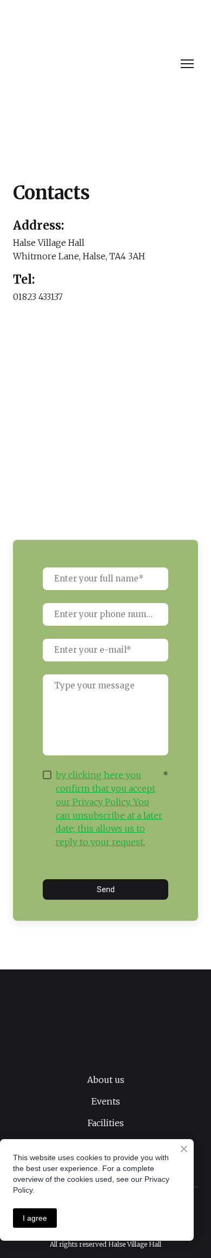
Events (105, 1101)
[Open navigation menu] (187, 64)
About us (105, 1079)
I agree (35, 1218)
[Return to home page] (94, 64)
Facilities (106, 1123)
